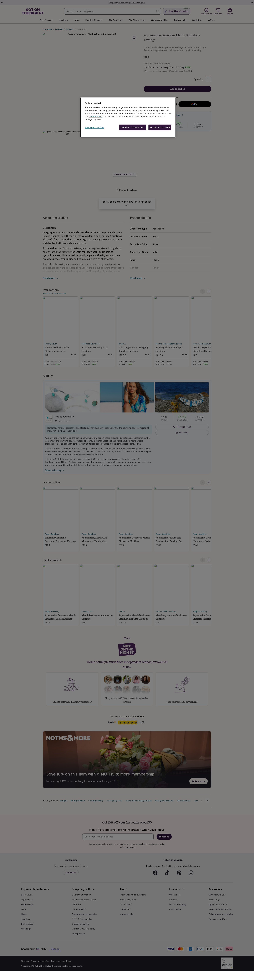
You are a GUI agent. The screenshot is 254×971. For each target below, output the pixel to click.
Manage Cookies (94, 127)
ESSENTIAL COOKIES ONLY (133, 127)
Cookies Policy (96, 116)
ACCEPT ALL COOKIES (160, 127)
